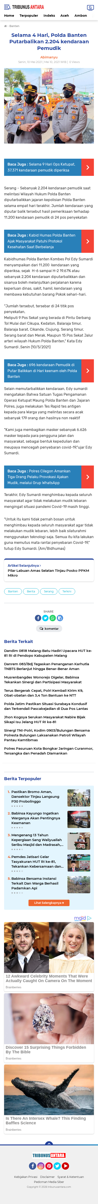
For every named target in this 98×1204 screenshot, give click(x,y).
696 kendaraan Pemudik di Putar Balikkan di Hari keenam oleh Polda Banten (42, 371)
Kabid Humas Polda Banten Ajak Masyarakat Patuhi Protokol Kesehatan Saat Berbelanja (41, 241)
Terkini (66, 591)
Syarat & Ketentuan (70, 1177)
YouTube (68, 1172)
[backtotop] (49, 1145)
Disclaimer (47, 1177)
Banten (13, 591)
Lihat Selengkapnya (48, 902)
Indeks (49, 16)
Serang (49, 591)
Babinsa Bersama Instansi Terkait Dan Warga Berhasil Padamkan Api (34, 883)
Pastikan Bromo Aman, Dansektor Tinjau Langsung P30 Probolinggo (35, 797)
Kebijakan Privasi (25, 1177)
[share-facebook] (38, 618)
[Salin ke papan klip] (60, 618)
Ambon (81, 16)
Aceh (64, 16)
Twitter (59, 1172)
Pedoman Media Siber (49, 1182)
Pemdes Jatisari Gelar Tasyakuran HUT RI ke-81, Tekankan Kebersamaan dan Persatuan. (36, 862)
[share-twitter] (45, 618)
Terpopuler (29, 16)
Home (9, 16)
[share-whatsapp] (52, 618)
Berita (31, 591)
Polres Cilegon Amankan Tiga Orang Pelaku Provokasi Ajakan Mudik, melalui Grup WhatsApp (39, 477)
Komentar (51, 628)
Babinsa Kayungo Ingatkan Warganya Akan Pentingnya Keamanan (35, 818)
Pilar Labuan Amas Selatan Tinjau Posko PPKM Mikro (48, 572)
